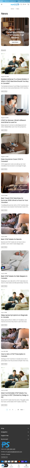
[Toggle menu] (1, 4)
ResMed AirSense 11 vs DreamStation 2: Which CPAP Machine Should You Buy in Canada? (15, 81)
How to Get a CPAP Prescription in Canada (13, 355)
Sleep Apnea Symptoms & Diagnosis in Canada (14, 316)
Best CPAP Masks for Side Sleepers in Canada (14, 277)
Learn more (15, 42)
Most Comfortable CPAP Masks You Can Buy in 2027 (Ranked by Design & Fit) (14, 395)
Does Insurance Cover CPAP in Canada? (12, 160)
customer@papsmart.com (14, 452)
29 (18, 409)
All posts (3, 50)
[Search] (21, 4)
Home (12, 9)
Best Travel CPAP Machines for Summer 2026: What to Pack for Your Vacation (14, 200)
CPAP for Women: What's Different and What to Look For (13, 121)
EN (25, 4)
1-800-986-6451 (10, 449)
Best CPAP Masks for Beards (11, 239)
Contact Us (4, 457)
